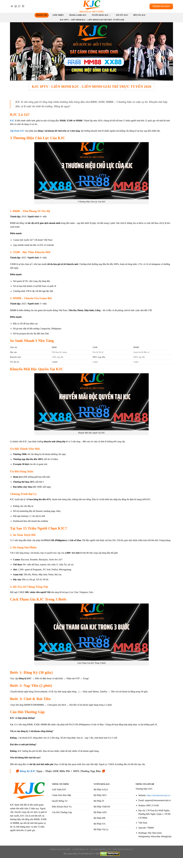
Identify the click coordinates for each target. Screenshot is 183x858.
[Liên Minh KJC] (91, 6)
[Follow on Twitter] (12, 6)
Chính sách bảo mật (60, 849)
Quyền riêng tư (80, 849)
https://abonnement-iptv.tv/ (159, 795)
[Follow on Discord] (23, 6)
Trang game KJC (77, 15)
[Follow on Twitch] (19, 6)
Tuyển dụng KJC (100, 15)
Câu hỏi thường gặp (100, 849)
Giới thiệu (58, 15)
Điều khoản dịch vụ (123, 849)
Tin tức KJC (122, 15)
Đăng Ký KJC (28, 771)
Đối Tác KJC (139, 15)
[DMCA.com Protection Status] (109, 854)
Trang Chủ (41, 15)
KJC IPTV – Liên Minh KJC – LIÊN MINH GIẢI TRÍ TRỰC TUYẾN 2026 (92, 20)
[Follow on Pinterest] (15, 6)
